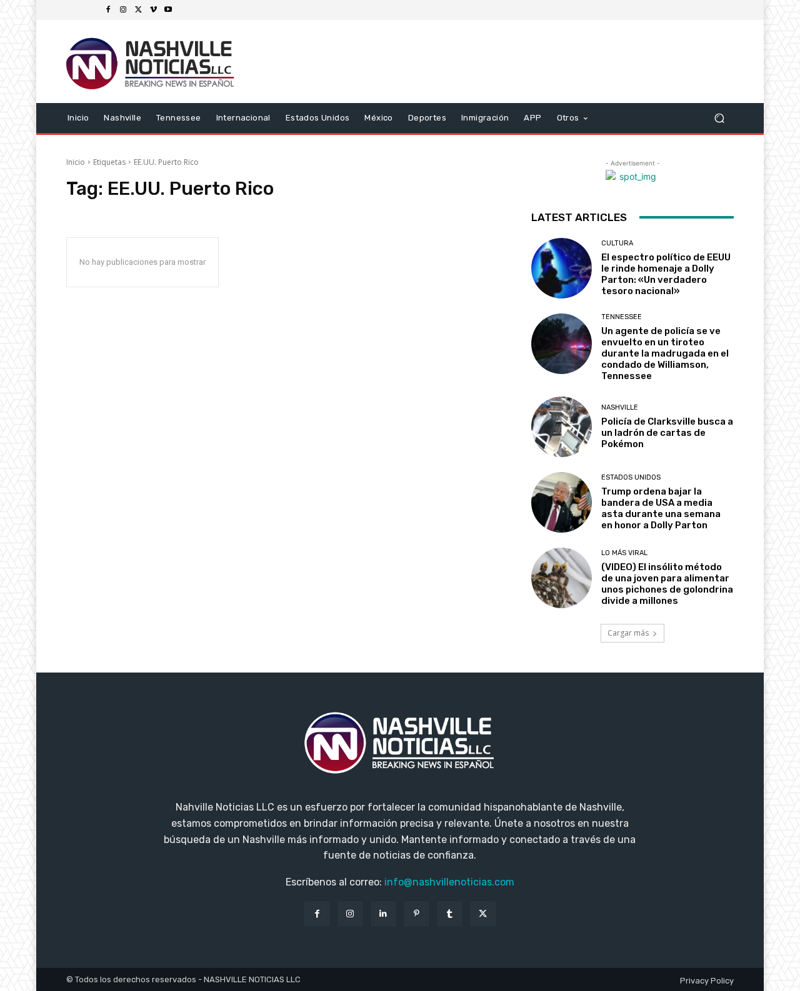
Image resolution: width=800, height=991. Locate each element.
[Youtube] (168, 9)
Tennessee (621, 316)
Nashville (619, 407)
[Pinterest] (416, 914)
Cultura (617, 243)
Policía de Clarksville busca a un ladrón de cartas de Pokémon (667, 433)
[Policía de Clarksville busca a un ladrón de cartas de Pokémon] (561, 427)
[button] (719, 117)
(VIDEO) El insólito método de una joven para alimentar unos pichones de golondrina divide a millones (667, 583)
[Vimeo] (153, 9)
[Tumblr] (450, 914)
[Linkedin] (383, 914)
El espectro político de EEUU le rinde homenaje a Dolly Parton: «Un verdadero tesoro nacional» (666, 274)
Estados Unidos (631, 477)
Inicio (75, 162)
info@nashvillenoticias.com (449, 882)
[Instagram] (123, 9)
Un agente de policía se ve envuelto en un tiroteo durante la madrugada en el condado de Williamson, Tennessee (665, 353)
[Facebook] (108, 9)
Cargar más (628, 633)
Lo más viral (624, 553)
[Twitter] (138, 9)
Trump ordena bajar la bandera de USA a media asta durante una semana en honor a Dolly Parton (661, 508)
